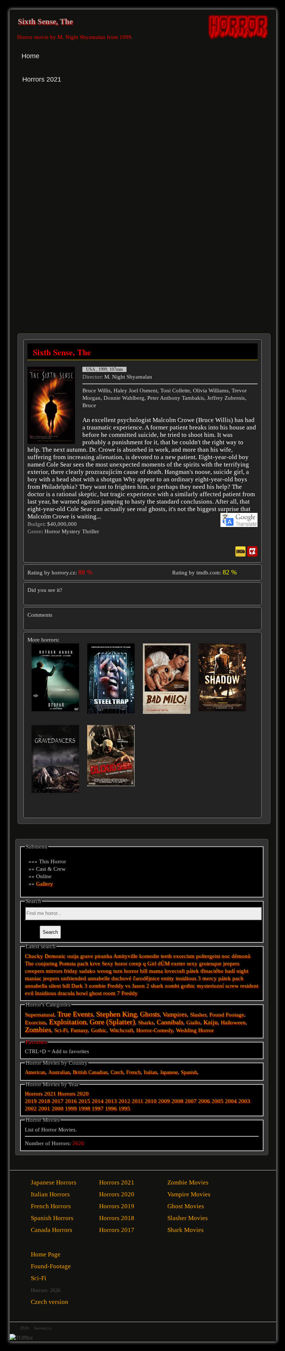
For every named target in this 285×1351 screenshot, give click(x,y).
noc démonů (236, 956)
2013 (111, 1101)
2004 (231, 1101)
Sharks (146, 1022)
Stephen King (116, 1014)
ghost (95, 993)
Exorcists (35, 1022)
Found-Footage (51, 1266)
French (133, 1072)
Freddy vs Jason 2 (128, 986)
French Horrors (51, 1206)
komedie (149, 956)
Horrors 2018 (116, 1218)
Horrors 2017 (116, 1229)
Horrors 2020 (73, 1094)
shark (157, 986)
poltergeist (208, 956)
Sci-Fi (61, 1030)
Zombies (38, 1030)
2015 (84, 1101)
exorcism (183, 956)
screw (232, 986)
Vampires (175, 1014)
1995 (124, 1108)
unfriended (73, 978)
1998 (84, 1108)
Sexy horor (114, 963)
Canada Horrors (51, 1229)
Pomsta (67, 963)
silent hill (59, 986)
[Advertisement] (81, 159)
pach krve (88, 963)
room (109, 993)
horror (131, 971)
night (242, 971)
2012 (124, 1101)
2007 (191, 1101)
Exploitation (67, 1022)
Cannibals (170, 1022)
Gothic (99, 1030)
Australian (59, 1072)
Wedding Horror (195, 1030)
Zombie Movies (188, 1182)
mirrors (54, 971)
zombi (172, 986)
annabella (36, 986)
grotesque (210, 963)
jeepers (51, 978)
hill (143, 971)
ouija (73, 956)
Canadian (98, 1072)
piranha (103, 956)
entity (167, 978)
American (35, 1072)
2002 (31, 1108)
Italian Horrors (50, 1194)
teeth (166, 956)
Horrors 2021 (40, 1094)
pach (237, 978)
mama (156, 971)
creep (135, 963)
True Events (75, 1014)
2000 (57, 1108)
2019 (31, 1101)
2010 (151, 1101)
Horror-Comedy (154, 1030)
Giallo (193, 1022)
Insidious (45, 993)
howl (82, 993)
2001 (44, 1108)
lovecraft (174, 971)
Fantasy (79, 1030)
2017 (57, 1101)
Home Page (45, 1254)
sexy (192, 963)
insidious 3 (188, 978)
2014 (98, 1101)
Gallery (44, 884)
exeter (178, 963)
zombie (97, 986)
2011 (137, 1101)
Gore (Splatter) (112, 1022)
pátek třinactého (204, 971)
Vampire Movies (188, 1194)
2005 (217, 1101)
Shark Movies (185, 1229)
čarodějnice (146, 978)
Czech (117, 1072)
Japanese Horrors (53, 1182)
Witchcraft (121, 1030)
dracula (66, 993)
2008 (177, 1101)
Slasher (198, 1015)
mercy (209, 978)
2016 (71, 1101)
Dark (77, 986)
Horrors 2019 (116, 1206)
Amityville (125, 956)
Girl (151, 963)
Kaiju (210, 1022)
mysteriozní (210, 986)
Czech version (49, 1301)
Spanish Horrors (52, 1218)
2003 (244, 1101)
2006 (204, 1101)
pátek (224, 978)
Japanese (169, 1072)
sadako (88, 971)
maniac (33, 978)
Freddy (129, 993)
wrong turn (109, 971)
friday (71, 971)
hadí (230, 971)
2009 (164, 1101)
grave (86, 956)
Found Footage (226, 1015)
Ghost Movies (185, 1206)
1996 (111, 1108)
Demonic (55, 956)
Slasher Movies (187, 1218)
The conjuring (41, 963)
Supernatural (39, 1015)
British (80, 1072)
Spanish (189, 1072)
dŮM (164, 963)
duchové (121, 978)
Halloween (233, 1022)
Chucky (34, 956)
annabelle (99, 978)
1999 (71, 1108)
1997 (98, 1108)
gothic (188, 986)
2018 (44, 1101)
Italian (150, 1072)
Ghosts (150, 1014)
